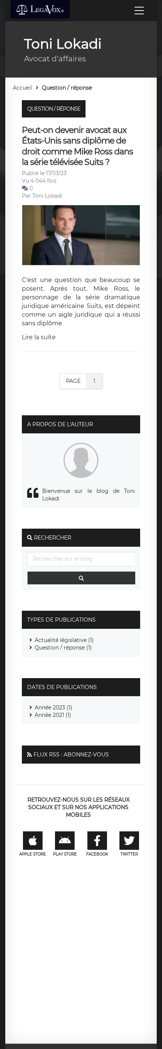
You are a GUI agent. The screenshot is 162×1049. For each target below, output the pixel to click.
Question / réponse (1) (63, 647)
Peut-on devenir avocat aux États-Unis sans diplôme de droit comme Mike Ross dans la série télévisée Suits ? (77, 146)
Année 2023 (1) (53, 707)
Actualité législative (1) (64, 640)
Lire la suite (39, 337)
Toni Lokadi (47, 195)
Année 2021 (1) (53, 715)
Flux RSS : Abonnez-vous (71, 754)
